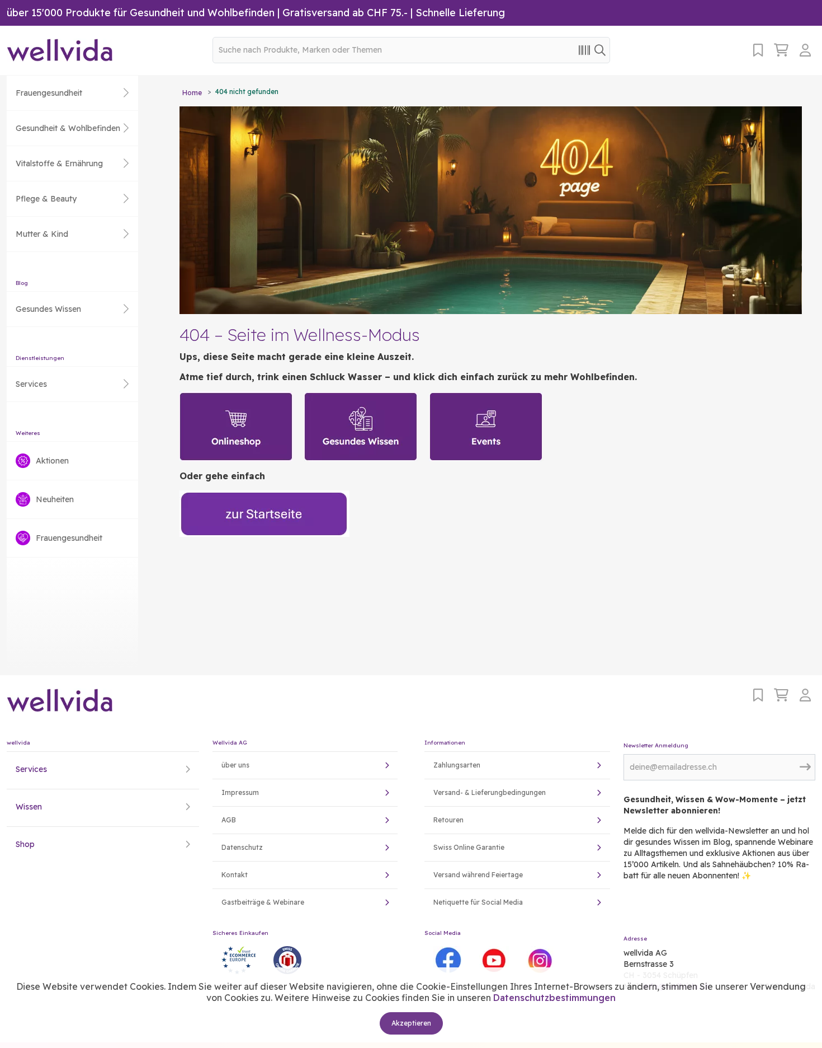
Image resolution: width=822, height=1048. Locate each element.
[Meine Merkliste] (758, 50)
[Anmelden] (807, 50)
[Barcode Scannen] (584, 50)
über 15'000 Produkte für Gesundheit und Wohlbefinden (141, 12)
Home (192, 92)
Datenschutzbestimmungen (554, 997)
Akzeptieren (411, 1023)
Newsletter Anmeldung (655, 745)
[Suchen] (600, 50)
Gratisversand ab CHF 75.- (345, 12)
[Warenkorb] (781, 50)
